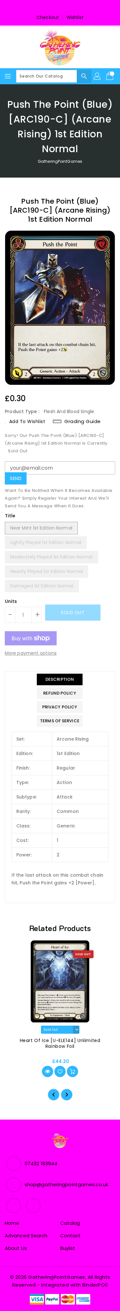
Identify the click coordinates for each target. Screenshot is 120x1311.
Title (10, 515)
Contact (70, 1235)
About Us (16, 1248)
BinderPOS (95, 1284)
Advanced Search (26, 1235)
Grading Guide (82, 421)
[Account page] (97, 76)
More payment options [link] (31, 653)
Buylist (68, 1248)
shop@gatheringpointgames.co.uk (66, 1184)
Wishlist (75, 17)
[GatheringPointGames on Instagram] (66, 7)
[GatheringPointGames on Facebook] (54, 7)
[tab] (60, 679)
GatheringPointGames (60, 161)
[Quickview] (47, 1071)
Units (11, 601)
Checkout (47, 17)
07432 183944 (41, 1163)
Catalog (70, 1223)
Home (12, 1223)
